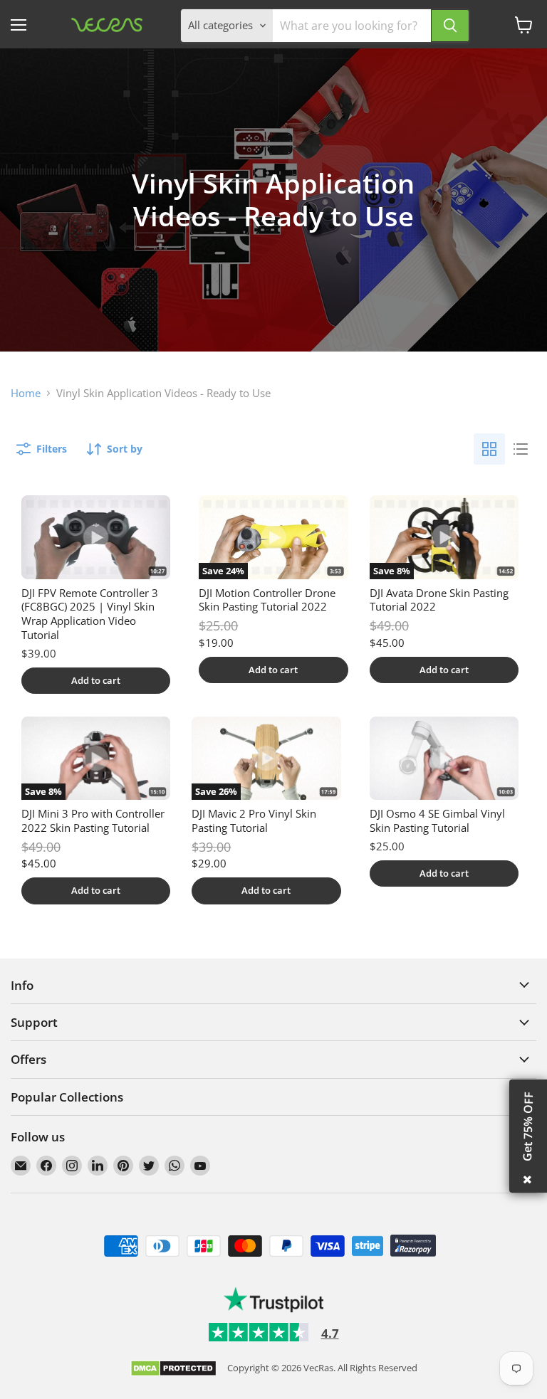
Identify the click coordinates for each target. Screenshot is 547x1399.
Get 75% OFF (527, 1126)
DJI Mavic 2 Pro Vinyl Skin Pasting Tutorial (254, 820)
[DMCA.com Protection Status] (173, 1369)
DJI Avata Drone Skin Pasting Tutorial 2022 (439, 600)
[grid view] (489, 449)
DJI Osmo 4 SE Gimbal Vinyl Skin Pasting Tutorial (437, 820)
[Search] (450, 25)
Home (26, 393)
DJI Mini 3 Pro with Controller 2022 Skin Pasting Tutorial (93, 820)
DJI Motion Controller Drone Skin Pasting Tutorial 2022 (267, 600)
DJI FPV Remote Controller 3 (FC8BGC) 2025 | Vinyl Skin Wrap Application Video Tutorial (89, 614)
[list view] (520, 449)
